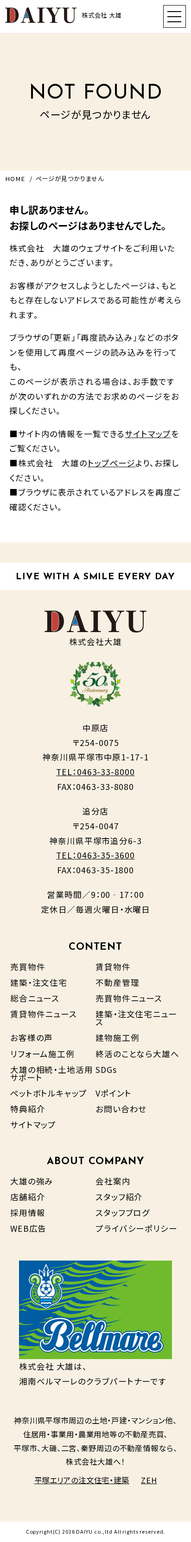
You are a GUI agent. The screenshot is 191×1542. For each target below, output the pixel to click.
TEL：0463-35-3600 (95, 855)
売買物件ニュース (129, 998)
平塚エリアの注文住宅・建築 (81, 1480)
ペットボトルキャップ (48, 1093)
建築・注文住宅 (38, 982)
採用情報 (27, 1212)
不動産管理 (117, 982)
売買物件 (27, 966)
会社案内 (113, 1181)
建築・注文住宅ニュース (136, 1018)
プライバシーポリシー (137, 1228)
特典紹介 (27, 1109)
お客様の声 (31, 1037)
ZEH (149, 1480)
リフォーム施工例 (42, 1053)
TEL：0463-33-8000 (95, 771)
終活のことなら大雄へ (137, 1053)
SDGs (106, 1069)
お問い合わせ (121, 1109)
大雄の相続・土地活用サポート (51, 1074)
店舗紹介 (27, 1197)
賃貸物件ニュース (43, 1014)
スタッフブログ (123, 1212)
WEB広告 (28, 1228)
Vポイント (113, 1093)
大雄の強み (31, 1181)
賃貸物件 (113, 966)
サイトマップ (148, 433)
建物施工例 (117, 1037)
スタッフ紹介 (119, 1197)
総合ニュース (34, 998)
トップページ (111, 463)
